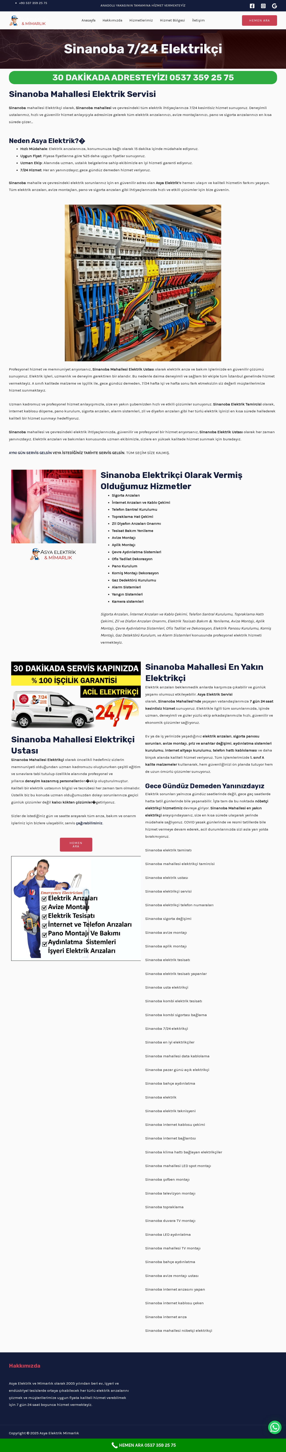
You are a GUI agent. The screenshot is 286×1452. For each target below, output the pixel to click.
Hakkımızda (112, 20)
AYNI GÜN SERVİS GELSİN (30, 452)
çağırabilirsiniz (89, 823)
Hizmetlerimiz (141, 20)
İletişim (198, 20)
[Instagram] (263, 6)
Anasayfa (88, 20)
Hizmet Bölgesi (172, 20)
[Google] (274, 6)
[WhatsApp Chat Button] (275, 1427)
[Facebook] (252, 6)
